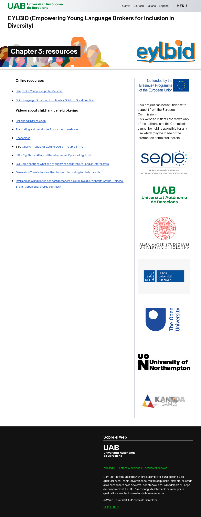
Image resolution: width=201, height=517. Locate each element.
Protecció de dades (130, 468)
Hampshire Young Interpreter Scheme (39, 91)
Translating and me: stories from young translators (47, 129)
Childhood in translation (31, 121)
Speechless (23, 138)
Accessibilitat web (155, 468)
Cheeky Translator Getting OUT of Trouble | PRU (52, 146)
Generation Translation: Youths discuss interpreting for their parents (58, 172)
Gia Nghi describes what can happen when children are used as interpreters (62, 164)
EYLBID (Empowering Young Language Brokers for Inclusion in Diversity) (91, 22)
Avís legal (109, 468)
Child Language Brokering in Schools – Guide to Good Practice (55, 100)
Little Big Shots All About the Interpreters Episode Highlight (53, 155)
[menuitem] (126, 5)
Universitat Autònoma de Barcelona (35, 6)
